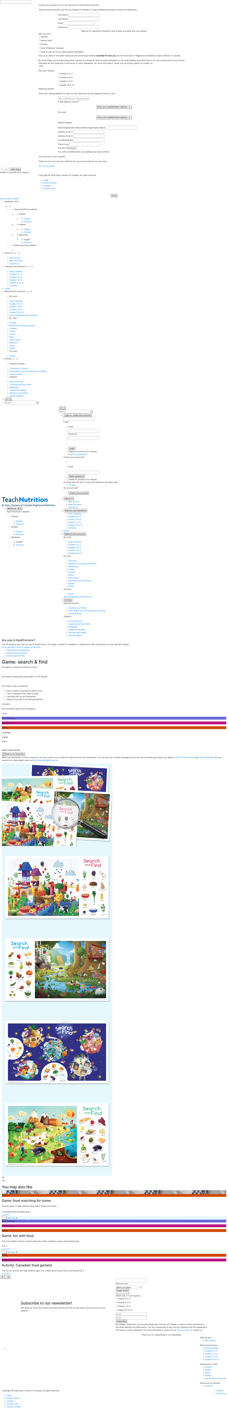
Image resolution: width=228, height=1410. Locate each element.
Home (7, 288)
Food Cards (73, 578)
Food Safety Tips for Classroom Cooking (28, 371)
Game (12, 345)
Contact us (14, 263)
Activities (72, 561)
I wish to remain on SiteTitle (28, 647)
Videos (13, 331)
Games (71, 583)
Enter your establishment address (112, 107)
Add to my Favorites (15, 754)
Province (62, 148)
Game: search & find (16, 656)
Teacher (44, 36)
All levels (13, 285)
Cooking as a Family (19, 368)
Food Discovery (17, 381)
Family (12, 356)
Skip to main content (9, 198)
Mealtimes (14, 387)
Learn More (11, 1192)
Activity (13, 323)
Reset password (76, 476)
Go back (5, 169)
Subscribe (121, 1321)
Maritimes (14, 508)
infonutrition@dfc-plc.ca (47, 760)
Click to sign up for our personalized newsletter (62, 52)
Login (71, 448)
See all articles (16, 374)
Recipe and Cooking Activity (22, 325)
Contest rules (49, 188)
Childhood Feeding (18, 390)
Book (12, 337)
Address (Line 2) (65, 136)
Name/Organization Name (69, 127)
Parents (44, 44)
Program (13, 328)
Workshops (73, 566)
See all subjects (17, 396)
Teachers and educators (75, 510)
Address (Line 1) (65, 132)
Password (62, 27)
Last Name (63, 19)
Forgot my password (77, 454)
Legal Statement (206, 757)
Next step (15, 169)
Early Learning (16, 271)
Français (27, 221)
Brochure (14, 342)
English (27, 219)
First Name (63, 15)
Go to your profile (47, 166)
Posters (71, 572)
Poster (12, 334)
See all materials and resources (24, 315)
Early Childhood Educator (52, 48)
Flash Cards (15, 340)
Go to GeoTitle (8, 647)
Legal (45, 180)
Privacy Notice (50, 183)
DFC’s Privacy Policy (185, 757)
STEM (12, 348)
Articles (67, 600)
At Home (209, 1386)
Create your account (78, 493)
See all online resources (215, 1378)
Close (113, 195)
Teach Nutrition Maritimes (18, 650)
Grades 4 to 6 (66, 77)
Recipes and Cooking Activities (82, 563)
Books (71, 575)
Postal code (63, 144)
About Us (68, 498)
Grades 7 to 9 (66, 81)
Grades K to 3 (66, 73)
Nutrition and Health (19, 393)
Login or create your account (77, 415)
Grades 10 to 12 (67, 85)
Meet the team (16, 261)
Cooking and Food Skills (20, 384)
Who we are (15, 258)
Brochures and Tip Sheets (79, 580)
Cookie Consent (14, 1407)
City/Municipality (65, 140)
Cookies (47, 185)
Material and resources (74, 534)
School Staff (46, 40)
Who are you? (122, 1283)
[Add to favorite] (4, 1192)
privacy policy (183, 1330)
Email (60, 23)
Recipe (208, 1370)
